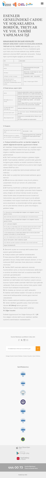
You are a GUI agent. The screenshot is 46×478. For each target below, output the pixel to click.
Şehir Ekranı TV (21, 4)
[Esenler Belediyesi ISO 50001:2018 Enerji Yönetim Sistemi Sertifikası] (23, 430)
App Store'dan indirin (23, 447)
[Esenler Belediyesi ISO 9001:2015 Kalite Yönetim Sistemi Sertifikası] (23, 374)
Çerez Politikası (36, 356)
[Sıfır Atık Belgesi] (23, 439)
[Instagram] (24, 340)
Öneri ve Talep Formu (15, 5)
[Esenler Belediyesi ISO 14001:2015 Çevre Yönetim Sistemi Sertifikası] (23, 383)
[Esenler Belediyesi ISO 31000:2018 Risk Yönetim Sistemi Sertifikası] (23, 411)
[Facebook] (19, 340)
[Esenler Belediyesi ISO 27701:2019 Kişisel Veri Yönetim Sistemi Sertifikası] (23, 402)
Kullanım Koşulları (27, 356)
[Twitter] (22, 340)
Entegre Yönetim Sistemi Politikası (14, 356)
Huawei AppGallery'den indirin (23, 458)
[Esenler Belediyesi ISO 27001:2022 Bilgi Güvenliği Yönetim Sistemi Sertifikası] (23, 392)
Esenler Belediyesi (7, 3)
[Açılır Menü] (42, 4)
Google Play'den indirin (23, 453)
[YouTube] (27, 340)
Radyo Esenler (29, 4)
